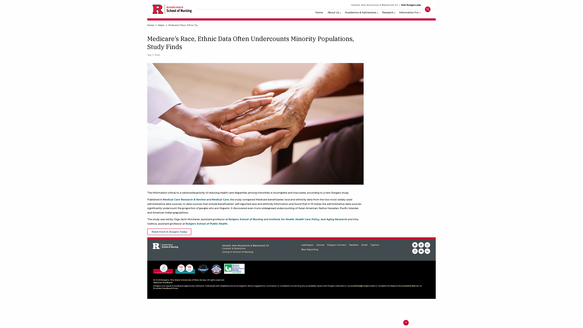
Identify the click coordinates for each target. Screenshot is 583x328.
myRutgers (307, 245)
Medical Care (220, 199)
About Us (333, 12)
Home (319, 12)
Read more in (169, 231)
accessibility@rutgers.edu (361, 286)
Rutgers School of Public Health (206, 223)
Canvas (320, 245)
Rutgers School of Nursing (246, 219)
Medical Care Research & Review (184, 199)
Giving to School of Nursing (237, 252)
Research (388, 12)
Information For (409, 12)
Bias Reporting (309, 249)
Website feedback (162, 282)
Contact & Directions (234, 248)
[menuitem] (319, 12)
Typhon (374, 245)
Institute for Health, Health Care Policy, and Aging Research (307, 219)
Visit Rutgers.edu (411, 5)
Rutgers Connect (336, 245)
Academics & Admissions (360, 12)
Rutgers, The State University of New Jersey (183, 280)
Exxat (364, 245)
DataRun (354, 245)
